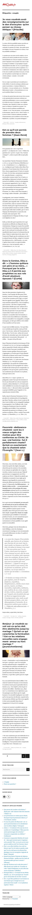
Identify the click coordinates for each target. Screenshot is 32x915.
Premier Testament (16, 251)
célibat (19, 616)
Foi (11, 122)
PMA (8, 123)
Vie (13, 122)
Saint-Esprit (24, 251)
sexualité (9, 749)
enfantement (22, 122)
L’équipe (6, 782)
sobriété (21, 617)
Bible (12, 250)
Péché (9, 251)
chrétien (11, 253)
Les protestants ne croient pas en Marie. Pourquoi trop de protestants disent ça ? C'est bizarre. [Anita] (16, 817)
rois (17, 421)
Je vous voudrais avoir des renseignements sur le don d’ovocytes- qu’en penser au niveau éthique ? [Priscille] (15, 24)
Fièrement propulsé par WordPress (12, 904)
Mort (14, 616)
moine (12, 617)
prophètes (13, 421)
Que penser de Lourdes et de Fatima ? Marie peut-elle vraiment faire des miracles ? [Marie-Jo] (16, 811)
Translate (15, 899)
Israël (17, 418)
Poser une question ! (10, 784)
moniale (17, 617)
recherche (11, 123)
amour (4, 253)
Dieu (15, 250)
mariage (9, 254)
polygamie (14, 254)
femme (24, 253)
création (20, 253)
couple (16, 122)
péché (8, 421)
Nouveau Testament (24, 418)
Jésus (20, 250)
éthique (4, 123)
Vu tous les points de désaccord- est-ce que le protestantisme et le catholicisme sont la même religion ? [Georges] (16, 824)
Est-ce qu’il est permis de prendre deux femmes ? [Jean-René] (14, 132)
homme (4, 254)
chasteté (24, 616)
